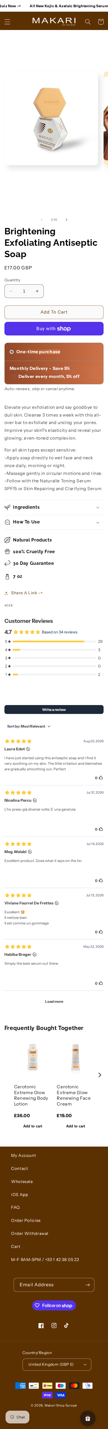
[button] (7, 21)
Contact (19, 1168)
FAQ (15, 1207)
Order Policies (26, 1220)
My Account (23, 1155)
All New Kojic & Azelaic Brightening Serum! (64, 6)
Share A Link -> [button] (27, 592)
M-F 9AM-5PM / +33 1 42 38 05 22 (45, 1259)
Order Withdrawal (29, 1233)
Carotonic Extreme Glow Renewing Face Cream (74, 1095)
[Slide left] (41, 220)
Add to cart (32, 1126)
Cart (15, 1246)
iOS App (19, 1194)
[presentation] (100, 1075)
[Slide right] (66, 220)
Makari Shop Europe (61, 1405)
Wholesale (22, 1181)
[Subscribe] (87, 1285)
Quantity (12, 280)
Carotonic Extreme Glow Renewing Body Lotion (31, 1095)
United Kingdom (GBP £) (51, 1364)
